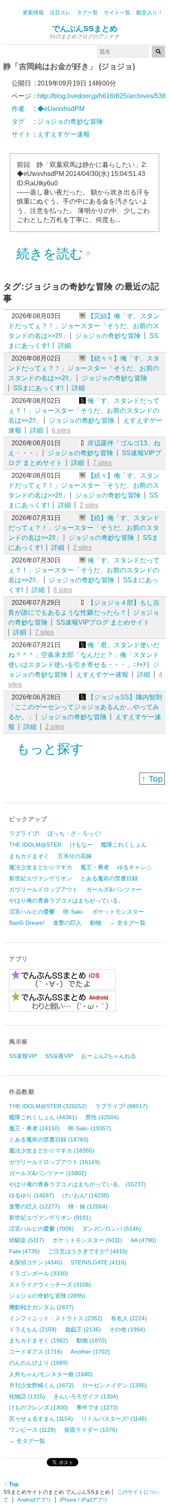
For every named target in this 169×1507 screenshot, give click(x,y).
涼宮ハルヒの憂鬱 (32, 911)
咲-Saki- (73, 911)
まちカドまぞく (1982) (38, 1340)
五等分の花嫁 (74, 856)
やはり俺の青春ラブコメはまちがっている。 (66, 900)
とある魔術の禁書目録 (109, 878)
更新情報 (33, 12)
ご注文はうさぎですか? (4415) (88, 1251)
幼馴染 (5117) (26, 1240)
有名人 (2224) (129, 1318)
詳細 (64, 345)
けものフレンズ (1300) (38, 1407)
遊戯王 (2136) (83, 1329)
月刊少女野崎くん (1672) (41, 1385)
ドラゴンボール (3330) (38, 1273)
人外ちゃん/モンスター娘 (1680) (51, 1374)
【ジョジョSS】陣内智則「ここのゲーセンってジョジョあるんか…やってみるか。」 (85, 707)
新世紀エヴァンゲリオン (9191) (50, 1217)
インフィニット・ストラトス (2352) (56, 1318)
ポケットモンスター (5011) (87, 1240)
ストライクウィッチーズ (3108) (50, 1284)
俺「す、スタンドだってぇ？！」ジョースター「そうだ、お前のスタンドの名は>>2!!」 (84, 410)
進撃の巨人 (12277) (34, 1206)
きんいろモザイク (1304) (85, 1396)
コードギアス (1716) (35, 1351)
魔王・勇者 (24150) (34, 1128)
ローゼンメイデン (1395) (114, 1385)
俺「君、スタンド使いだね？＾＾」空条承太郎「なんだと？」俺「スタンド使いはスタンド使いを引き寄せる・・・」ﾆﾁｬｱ (84, 654)
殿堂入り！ (149, 12)
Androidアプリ (34, 1500)
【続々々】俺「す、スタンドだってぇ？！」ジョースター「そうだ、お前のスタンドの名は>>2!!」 (84, 368)
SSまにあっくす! (38, 387)
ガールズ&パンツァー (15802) (48, 1173)
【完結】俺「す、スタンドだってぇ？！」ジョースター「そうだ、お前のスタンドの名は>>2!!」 (84, 326)
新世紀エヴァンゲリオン (40, 878)
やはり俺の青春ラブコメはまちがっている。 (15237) (77, 1184)
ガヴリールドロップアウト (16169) (54, 1162)
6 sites (61, 430)
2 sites (89, 505)
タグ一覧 (87, 12)
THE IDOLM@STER (35, 844)
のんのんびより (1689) (38, 1362)
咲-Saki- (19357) (89, 1128)
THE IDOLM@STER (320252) (48, 1106)
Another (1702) (90, 1351)
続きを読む (49, 253)
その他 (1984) (127, 1329)
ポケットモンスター (118, 911)
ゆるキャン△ (134, 867)
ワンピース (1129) (32, 1429)
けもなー (81, 844)
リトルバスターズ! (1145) (114, 1418)
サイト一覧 (117, 12)
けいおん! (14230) (85, 1195)
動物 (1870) (91, 1340)
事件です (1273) (97, 1407)
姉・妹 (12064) (87, 1206)
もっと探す (50, 748)
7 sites (102, 462)
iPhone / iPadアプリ (84, 1500)
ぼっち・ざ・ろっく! (74, 833)
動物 (95, 922)
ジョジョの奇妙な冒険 (108, 335)
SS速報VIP (23, 1056)
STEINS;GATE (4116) (98, 1262)
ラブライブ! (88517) (121, 1106)
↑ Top (152, 778)
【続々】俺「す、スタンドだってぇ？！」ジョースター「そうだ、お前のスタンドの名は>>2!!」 (84, 485)
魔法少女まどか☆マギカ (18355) (51, 1150)
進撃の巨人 (67, 922)
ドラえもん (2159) (33, 1329)
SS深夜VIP (59, 1056)
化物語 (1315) (27, 1396)
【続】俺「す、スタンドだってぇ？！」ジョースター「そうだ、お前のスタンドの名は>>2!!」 (84, 527)
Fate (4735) (24, 1251)
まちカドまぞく (29, 856)
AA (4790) (143, 1240)
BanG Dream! (27, 922)
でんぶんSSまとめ (84, 28)
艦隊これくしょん (124, 844)
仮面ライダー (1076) (90, 1429)
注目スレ (60, 12)
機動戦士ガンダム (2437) (41, 1307)
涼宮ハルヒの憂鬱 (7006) (41, 1228)
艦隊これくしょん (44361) (43, 1117)
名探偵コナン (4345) (35, 1262)
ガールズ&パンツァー (114, 889)
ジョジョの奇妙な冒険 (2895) (47, 1295)
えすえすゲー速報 (102, 674)
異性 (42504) (102, 1117)
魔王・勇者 (94, 867)
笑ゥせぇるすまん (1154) (41, 1418)
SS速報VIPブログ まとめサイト (103, 622)
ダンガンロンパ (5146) (111, 1228)
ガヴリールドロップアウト (43, 889)
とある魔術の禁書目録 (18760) (49, 1139)
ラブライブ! (24, 833)
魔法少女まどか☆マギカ (40, 867)
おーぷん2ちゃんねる (108, 1056)
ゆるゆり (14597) (31, 1195)
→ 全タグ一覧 (128, 922)
